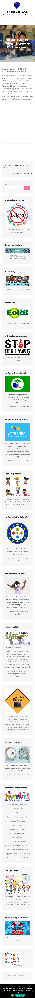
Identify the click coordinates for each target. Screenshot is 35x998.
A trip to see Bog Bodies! (21, 173)
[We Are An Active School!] (18, 432)
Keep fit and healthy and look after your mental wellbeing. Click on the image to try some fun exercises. (17, 501)
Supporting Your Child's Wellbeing (18, 854)
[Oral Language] (18, 884)
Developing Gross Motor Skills (17, 817)
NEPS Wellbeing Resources (17, 805)
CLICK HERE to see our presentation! (17, 461)
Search (7, 184)
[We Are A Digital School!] (18, 533)
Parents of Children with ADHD (17, 858)
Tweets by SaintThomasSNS (14, 976)
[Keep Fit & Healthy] (18, 486)
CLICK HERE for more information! (17, 323)
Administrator (11, 69)
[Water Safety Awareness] (18, 928)
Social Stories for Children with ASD (17, 846)
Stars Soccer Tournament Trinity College (15, 166)
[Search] (27, 188)
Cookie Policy (20, 995)
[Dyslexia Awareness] (18, 754)
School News (13, 72)
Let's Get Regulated (17, 813)
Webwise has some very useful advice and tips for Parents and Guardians (17, 673)
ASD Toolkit (17, 825)
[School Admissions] (18, 251)
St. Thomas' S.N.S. (17, 11)
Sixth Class (23, 72)
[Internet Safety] (18, 637)
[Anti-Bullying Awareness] (18, 347)
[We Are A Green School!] (18, 384)
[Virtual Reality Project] (18, 585)
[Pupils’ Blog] (18, 281)
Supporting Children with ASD (17, 829)
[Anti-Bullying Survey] (18, 215)
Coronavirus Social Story (17, 841)
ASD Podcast (17, 837)
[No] (33, 991)
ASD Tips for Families (17, 833)
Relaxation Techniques (17, 821)
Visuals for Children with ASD (17, 850)
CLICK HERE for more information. (17, 775)
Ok (12, 995)
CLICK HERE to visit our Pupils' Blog (17, 290)
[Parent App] (18, 313)
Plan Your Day (17, 809)
